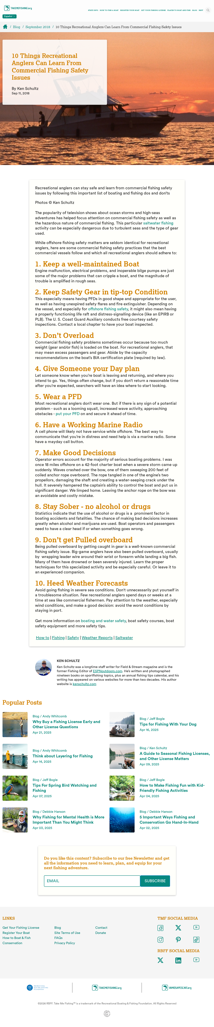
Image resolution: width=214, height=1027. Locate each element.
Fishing (58, 638)
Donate (100, 933)
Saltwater (124, 638)
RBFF (201, 10)
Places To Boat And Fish (179, 10)
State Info (93, 10)
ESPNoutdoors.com (107, 671)
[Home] (6, 27)
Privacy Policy (64, 943)
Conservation (12, 943)
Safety (73, 638)
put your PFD (68, 414)
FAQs (58, 938)
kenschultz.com (84, 684)
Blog (194, 10)
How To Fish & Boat (109, 10)
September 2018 (38, 27)
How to (42, 638)
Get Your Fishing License (153, 10)
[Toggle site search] (208, 10)
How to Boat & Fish (17, 938)
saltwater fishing (158, 223)
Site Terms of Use (67, 933)
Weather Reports (97, 638)
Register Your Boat (129, 10)
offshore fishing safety (108, 309)
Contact (101, 927)
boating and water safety (103, 621)
